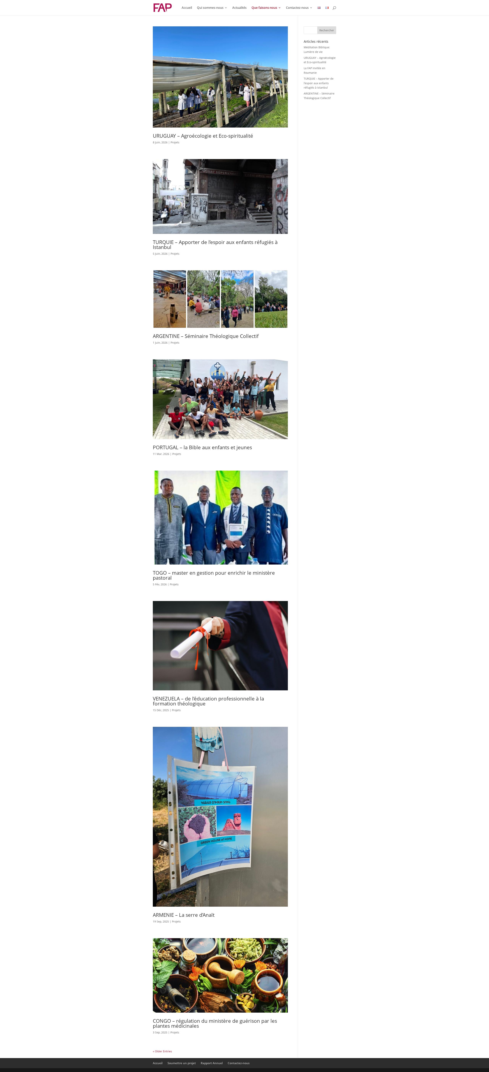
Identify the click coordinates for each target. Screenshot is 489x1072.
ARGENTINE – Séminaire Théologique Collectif (206, 336)
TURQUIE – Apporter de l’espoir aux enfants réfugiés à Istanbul (215, 244)
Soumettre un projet (182, 1063)
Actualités (239, 8)
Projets (175, 142)
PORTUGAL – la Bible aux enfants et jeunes (202, 447)
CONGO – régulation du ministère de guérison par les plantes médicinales (215, 1023)
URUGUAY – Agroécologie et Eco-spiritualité (203, 135)
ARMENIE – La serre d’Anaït (184, 914)
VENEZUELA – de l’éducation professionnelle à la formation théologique (208, 701)
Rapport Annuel (212, 1063)
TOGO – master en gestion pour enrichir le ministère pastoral (214, 575)
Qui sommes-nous (210, 8)
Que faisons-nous (264, 8)
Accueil (187, 8)
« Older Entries (162, 1051)
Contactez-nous (297, 8)
